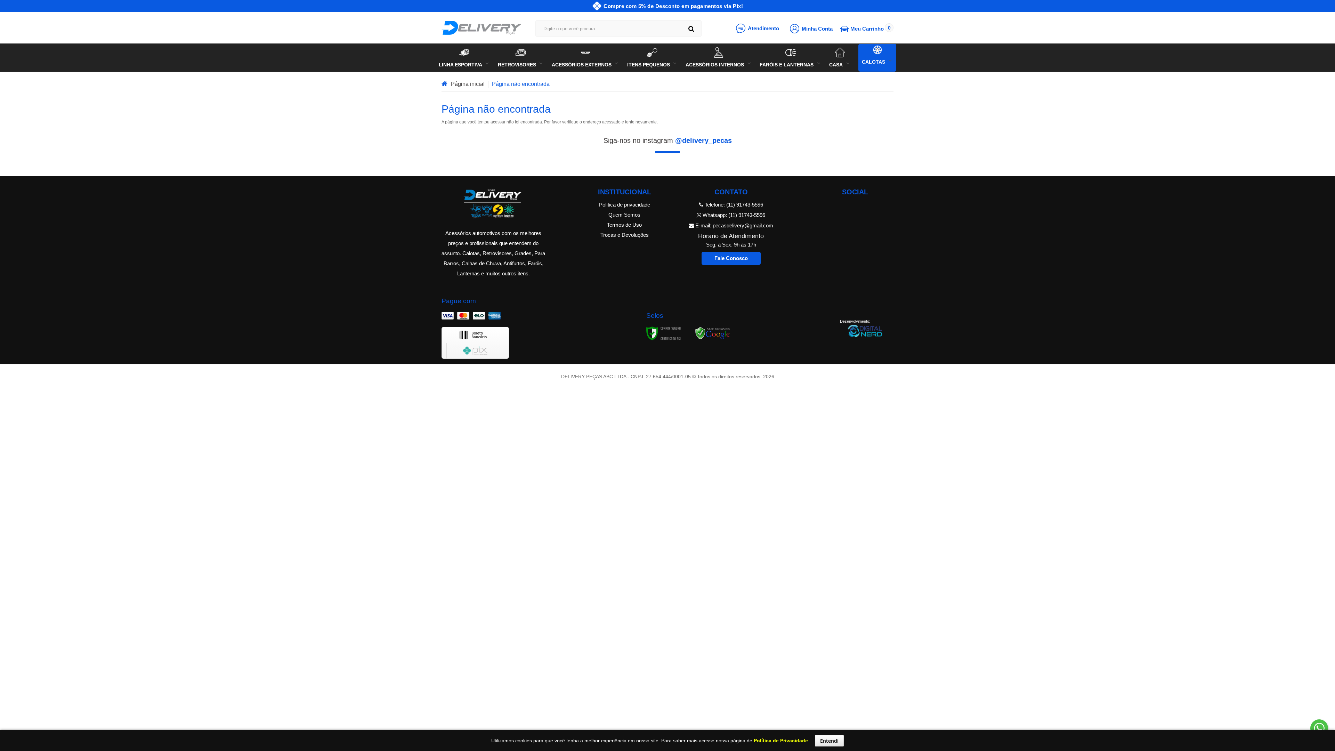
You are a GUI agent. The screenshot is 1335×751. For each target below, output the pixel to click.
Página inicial (468, 84)
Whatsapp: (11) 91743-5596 (733, 215)
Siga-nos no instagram (668, 140)
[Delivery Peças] (481, 28)
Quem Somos (624, 215)
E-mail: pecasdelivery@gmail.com (733, 225)
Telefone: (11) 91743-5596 (733, 205)
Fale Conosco (731, 258)
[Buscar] (691, 29)
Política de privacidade (624, 205)
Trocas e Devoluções (624, 235)
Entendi (829, 740)
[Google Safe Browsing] (712, 333)
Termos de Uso (624, 225)
